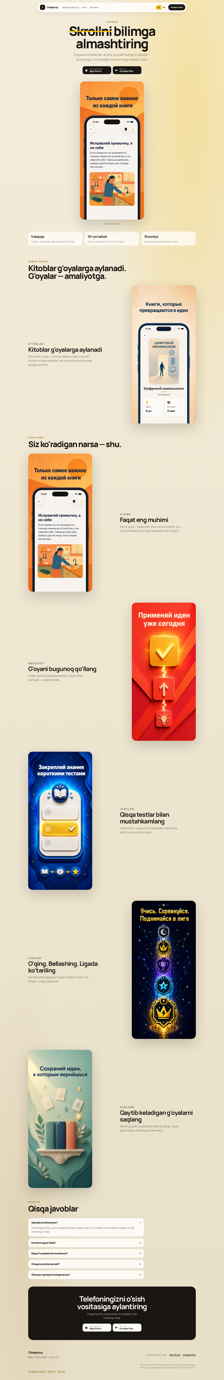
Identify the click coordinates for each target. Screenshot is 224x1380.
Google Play (189, 1354)
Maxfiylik (51, 1371)
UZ (158, 7)
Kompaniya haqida (36, 1371)
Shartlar (61, 1371)
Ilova (84, 7)
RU (164, 7)
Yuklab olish (177, 7)
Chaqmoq (52, 7)
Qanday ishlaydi (70, 7)
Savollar (94, 7)
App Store (174, 1354)
